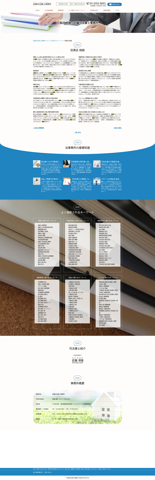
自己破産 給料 (42, 300)
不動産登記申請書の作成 (86, 84)
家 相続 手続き (72, 233)
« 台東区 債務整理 (38, 128)
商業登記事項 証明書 (105, 235)
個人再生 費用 (42, 321)
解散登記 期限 (103, 260)
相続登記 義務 (72, 227)
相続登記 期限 (72, 244)
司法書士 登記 (72, 246)
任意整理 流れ (42, 282)
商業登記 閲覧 (103, 256)
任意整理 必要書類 (43, 292)
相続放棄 (36, 71)
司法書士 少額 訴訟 (74, 284)
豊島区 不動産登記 (104, 315)
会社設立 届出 (103, 242)
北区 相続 (102, 325)
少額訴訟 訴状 (72, 294)
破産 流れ (41, 305)
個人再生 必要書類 (43, 288)
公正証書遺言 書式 (43, 244)
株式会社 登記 (103, 237)
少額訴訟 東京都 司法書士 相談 (108, 290)
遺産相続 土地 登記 (74, 231)
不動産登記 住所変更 (74, 252)
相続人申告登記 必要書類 (45, 256)
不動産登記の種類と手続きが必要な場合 (45, 98)
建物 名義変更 (72, 237)
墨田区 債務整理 (104, 286)
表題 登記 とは (72, 242)
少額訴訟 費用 (72, 302)
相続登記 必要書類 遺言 (45, 237)
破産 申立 (41, 317)
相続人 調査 (41, 233)
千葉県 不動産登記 (104, 317)
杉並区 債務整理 (104, 296)
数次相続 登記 (72, 225)
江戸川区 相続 (103, 288)
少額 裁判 (71, 319)
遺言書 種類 (41, 260)
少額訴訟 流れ (72, 305)
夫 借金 (40, 296)
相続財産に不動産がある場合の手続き (90, 57)
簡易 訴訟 (71, 313)
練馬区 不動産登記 (104, 309)
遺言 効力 (41, 264)
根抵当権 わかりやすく (75, 254)
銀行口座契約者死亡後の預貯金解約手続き (46, 112)
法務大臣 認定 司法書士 (75, 315)
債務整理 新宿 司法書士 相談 (107, 321)
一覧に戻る (77, 132)
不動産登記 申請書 (74, 260)
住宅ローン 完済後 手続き (76, 229)
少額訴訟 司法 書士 (74, 282)
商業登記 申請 (103, 244)
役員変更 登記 (103, 233)
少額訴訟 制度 (72, 288)
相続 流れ (41, 254)
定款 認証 (102, 262)
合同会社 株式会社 (104, 240)
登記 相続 (71, 235)
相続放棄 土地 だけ (44, 250)
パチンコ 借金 (42, 286)
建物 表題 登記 (72, 258)
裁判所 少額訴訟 (73, 296)
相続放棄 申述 (42, 229)
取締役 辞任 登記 (104, 227)
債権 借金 (41, 290)
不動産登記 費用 (73, 248)
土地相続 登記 (72, 262)
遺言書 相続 (41, 248)
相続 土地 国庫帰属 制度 (45, 227)
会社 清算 (102, 250)
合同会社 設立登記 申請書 (107, 264)
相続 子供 (41, 246)
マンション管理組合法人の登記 (88, 98)
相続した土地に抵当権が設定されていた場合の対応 (49, 57)
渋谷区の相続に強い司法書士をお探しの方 (92, 112)
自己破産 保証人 (43, 294)
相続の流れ (36, 84)
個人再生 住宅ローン (44, 302)
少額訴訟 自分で (73, 311)
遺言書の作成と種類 (85, 71)
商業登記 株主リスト (105, 258)
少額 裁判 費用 (72, 290)
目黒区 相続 (102, 284)
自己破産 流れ (42, 298)
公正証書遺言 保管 (43, 258)
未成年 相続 (41, 235)
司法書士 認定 (72, 321)
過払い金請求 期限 (43, 284)
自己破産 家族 (42, 319)
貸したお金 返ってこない (76, 292)
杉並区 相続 (102, 298)
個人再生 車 (41, 311)
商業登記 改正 (103, 231)
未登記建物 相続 (43, 240)
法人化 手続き (103, 252)
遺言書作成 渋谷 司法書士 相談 (108, 294)
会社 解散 (102, 229)
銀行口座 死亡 (42, 262)
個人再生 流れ (42, 315)
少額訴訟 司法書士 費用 (75, 317)
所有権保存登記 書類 (74, 250)
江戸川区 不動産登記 (105, 319)
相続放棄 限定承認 (43, 252)
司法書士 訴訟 (72, 309)
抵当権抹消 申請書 (74, 256)
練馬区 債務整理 (104, 307)
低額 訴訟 (71, 286)
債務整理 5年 (42, 313)
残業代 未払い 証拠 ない (75, 298)
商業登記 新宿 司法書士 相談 (107, 282)
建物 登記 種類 (72, 240)
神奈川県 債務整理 (104, 305)
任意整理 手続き (43, 307)
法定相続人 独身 (43, 231)
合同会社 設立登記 (104, 246)
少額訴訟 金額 (72, 300)
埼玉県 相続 (102, 323)
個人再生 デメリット (44, 309)
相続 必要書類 (42, 225)
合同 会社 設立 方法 (105, 225)
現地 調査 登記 (72, 264)
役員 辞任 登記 (103, 254)
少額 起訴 (71, 307)
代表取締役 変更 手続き (106, 248)
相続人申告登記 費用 (44, 242)
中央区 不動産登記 (104, 292)
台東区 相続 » (118, 128)
